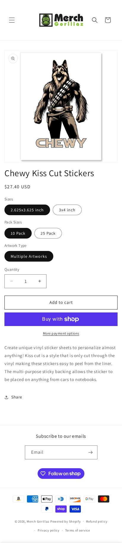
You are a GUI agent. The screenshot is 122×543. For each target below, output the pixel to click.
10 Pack (18, 233)
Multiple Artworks (29, 256)
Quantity (11, 269)
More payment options (61, 333)
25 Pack (48, 233)
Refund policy (96, 521)
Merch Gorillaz (38, 521)
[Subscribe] (90, 452)
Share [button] (16, 397)
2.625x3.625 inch (27, 210)
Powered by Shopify (65, 521)
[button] (11, 20)
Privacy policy (49, 530)
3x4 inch (67, 210)
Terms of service (77, 530)
